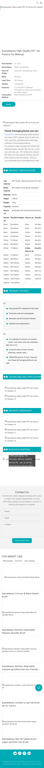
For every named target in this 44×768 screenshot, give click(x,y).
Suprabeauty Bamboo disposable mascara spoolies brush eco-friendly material (20, 668)
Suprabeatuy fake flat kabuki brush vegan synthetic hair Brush (19, 740)
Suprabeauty (10, 134)
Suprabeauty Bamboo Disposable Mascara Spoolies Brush (18, 631)
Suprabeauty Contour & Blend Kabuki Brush (20, 595)
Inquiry (8, 104)
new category (30, 561)
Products (18, 561)
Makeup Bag (8, 561)
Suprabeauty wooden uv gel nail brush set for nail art (21, 704)
